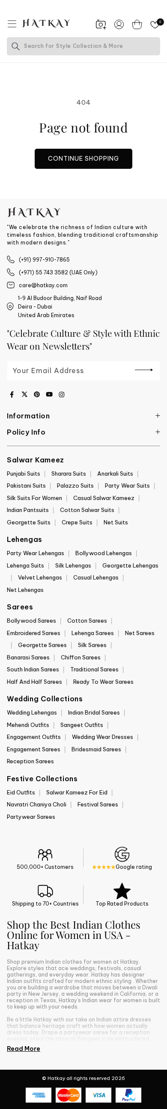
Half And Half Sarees (34, 681)
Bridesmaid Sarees (96, 749)
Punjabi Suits (23, 473)
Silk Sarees (92, 644)
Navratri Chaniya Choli (36, 804)
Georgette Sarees (42, 644)
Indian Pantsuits (28, 509)
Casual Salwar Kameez (103, 497)
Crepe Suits (77, 522)
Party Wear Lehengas (35, 553)
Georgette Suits (29, 522)
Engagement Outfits (34, 736)
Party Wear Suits (127, 485)
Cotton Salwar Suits (87, 509)
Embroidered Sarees (33, 633)
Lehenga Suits (25, 565)
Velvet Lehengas (40, 577)
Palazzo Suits (75, 485)
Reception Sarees (30, 761)
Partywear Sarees (31, 816)
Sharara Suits (68, 473)
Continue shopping (83, 158)
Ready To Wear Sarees (103, 681)
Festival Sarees (98, 804)
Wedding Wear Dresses (102, 736)
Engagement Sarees (33, 749)
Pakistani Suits (26, 485)
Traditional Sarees (94, 669)
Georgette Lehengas (130, 565)
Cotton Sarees (87, 620)
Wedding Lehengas (32, 712)
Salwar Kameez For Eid (76, 792)
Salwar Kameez (35, 459)
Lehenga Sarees (93, 633)
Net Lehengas (25, 589)
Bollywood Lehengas (103, 553)
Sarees (20, 606)
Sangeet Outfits (81, 724)
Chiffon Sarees (81, 657)
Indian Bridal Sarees (94, 712)
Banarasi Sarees (28, 657)
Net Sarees (140, 633)
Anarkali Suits (115, 473)
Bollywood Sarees (31, 620)
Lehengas (24, 539)
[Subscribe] (143, 370)
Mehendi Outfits (28, 724)
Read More (23, 1049)
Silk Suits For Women (34, 497)
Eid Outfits (21, 792)
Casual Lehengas (96, 577)
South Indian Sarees (33, 669)
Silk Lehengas (73, 565)
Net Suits (116, 522)
